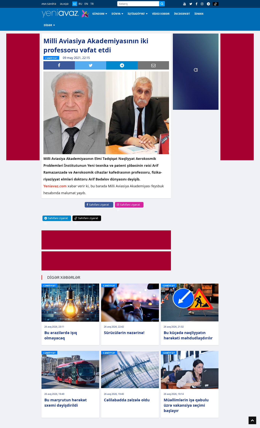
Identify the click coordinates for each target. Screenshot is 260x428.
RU (80, 4)
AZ (74, 4)
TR (92, 4)
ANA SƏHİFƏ (48, 4)
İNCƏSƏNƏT (182, 13)
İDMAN (199, 13)
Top (252, 420)
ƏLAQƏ (64, 4)
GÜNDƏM (98, 13)
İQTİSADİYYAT (136, 13)
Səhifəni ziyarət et (98, 207)
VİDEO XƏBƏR (161, 13)
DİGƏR (48, 25)
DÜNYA (116, 13)
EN (86, 4)
